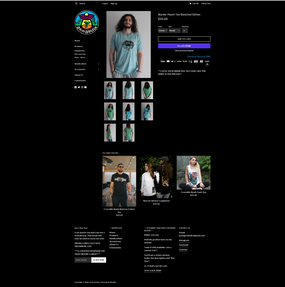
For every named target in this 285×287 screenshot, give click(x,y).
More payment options (184, 50)
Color (160, 26)
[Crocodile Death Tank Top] (193, 173)
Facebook (183, 245)
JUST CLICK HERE (152, 270)
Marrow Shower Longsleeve (156, 200)
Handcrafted (87, 63)
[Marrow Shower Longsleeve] (156, 177)
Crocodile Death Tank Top (193, 192)
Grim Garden (95, 282)
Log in (105, 3)
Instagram (184, 240)
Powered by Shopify (108, 282)
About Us (79, 75)
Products (87, 46)
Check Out (205, 3)
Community (80, 80)
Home (77, 40)
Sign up (114, 3)
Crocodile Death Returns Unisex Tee (119, 211)
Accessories (87, 69)
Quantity (185, 26)
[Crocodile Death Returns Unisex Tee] (119, 181)
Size (170, 26)
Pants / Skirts (80, 57)
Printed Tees (80, 51)
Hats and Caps (80, 54)
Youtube (183, 249)
